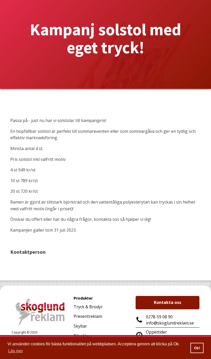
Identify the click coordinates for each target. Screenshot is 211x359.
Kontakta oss (167, 302)
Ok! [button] (197, 348)
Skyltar (80, 326)
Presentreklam (88, 316)
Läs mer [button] (15, 351)
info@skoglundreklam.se (170, 323)
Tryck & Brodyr (88, 307)
